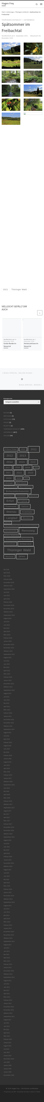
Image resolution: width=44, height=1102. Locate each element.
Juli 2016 (6, 844)
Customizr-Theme (34, 1092)
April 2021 (7, 739)
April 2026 (7, 573)
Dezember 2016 (9, 827)
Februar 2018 (8, 801)
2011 (34, 449)
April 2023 (7, 671)
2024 (9, 478)
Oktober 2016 (8, 834)
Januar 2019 (7, 778)
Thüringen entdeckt (22, 12)
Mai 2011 (6, 1029)
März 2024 (7, 635)
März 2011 (7, 1036)
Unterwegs (10, 12)
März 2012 (7, 997)
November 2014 (9, 896)
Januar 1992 (7, 1069)
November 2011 (9, 1010)
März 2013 (7, 961)
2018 (17, 467)
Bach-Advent (21, 483)
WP (15, 1092)
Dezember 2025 (9, 582)
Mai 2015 (6, 879)
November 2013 (9, 935)
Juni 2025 (7, 595)
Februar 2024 (8, 638)
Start (3, 12)
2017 (8, 468)
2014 (9, 462)
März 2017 (7, 821)
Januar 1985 (7, 1072)
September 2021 (9, 729)
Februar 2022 (8, 713)
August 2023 (7, 657)
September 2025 (9, 589)
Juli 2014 (6, 909)
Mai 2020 (6, 752)
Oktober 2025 (8, 586)
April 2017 (7, 817)
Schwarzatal (25, 544)
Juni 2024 (7, 625)
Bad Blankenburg (10, 486)
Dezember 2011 (9, 1007)
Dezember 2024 (9, 605)
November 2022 (9, 684)
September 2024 (9, 615)
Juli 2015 (6, 873)
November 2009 (9, 1059)
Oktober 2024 (8, 612)
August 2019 (7, 762)
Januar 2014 (7, 928)
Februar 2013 (8, 964)
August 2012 (7, 981)
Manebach (27, 518)
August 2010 (7, 1046)
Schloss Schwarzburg (12, 535)
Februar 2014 (8, 925)
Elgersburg (33, 495)
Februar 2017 (8, 824)
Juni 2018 (7, 788)
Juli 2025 (6, 592)
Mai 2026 (6, 569)
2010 (23, 449)
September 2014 (9, 902)
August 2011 (7, 1020)
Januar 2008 (7, 1065)
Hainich (24, 506)
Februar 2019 (8, 775)
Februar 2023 (8, 677)
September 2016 (9, 837)
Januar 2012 (7, 1003)
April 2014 (7, 919)
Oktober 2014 (8, 899)
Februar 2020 (8, 755)
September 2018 (9, 785)
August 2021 (7, 732)
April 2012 (7, 994)
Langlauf (11, 518)
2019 (27, 467)
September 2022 (9, 690)
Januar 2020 (7, 759)
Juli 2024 (6, 622)
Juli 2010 (6, 1049)
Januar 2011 (7, 1043)
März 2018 (7, 798)
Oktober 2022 (8, 687)
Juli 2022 (6, 697)
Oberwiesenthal (10, 530)
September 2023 (9, 654)
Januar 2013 (7, 967)
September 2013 (9, 941)
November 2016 (9, 830)
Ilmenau (11, 511)
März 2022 (7, 710)
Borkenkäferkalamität (17, 491)
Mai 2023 (6, 667)
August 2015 (7, 870)
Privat (6, 422)
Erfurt (10, 500)
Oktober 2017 (8, 804)
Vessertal (9, 557)
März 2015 (7, 886)
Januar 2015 (7, 892)
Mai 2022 (6, 703)
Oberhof (7, 522)
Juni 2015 (7, 876)
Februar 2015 (8, 889)
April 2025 (7, 599)
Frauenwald (11, 506)
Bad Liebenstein (26, 487)
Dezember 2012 (9, 971)
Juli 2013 (6, 948)
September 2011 (9, 1016)
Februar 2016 (8, 857)
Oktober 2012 (8, 974)
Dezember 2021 (9, 719)
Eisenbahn (21, 496)
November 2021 (9, 723)
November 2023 (9, 648)
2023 (30, 472)
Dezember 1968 (9, 1075)
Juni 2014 (7, 912)
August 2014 (7, 906)
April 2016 (7, 853)
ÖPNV (22, 556)
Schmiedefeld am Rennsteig (18, 539)
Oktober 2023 (8, 651)
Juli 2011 (6, 1023)
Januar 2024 (7, 641)
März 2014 (7, 922)
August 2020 (7, 746)
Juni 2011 (7, 1026)
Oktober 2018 (8, 781)
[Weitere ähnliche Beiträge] (39, 312)
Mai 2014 (6, 915)
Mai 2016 (6, 850)
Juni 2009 (7, 1062)
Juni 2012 (7, 987)
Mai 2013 (6, 954)
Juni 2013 (7, 951)
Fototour (8, 419)
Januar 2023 (7, 680)
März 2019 (7, 772)
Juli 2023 (6, 661)
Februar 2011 (8, 1039)
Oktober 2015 (8, 866)
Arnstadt (9, 483)
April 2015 (7, 883)
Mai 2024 (6, 628)
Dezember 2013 (9, 932)
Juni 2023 (7, 664)
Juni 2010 (7, 1052)
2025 (19, 478)
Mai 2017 (6, 814)
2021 (8, 473)
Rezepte (7, 426)
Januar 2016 (7, 860)
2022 (19, 472)
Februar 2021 (8, 742)
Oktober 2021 (8, 726)
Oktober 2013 (8, 938)
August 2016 (7, 840)
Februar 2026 (8, 579)
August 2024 (7, 618)
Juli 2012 (6, 984)
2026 (26, 478)
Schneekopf (10, 544)
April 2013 (7, 958)
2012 (10, 455)
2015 (22, 462)
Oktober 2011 (8, 1013)
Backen (6, 413)
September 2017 (9, 808)
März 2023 (7, 674)
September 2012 (9, 977)
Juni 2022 (7, 700)
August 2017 (7, 811)
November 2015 (9, 863)
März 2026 (7, 576)
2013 (23, 455)
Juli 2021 (6, 736)
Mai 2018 (6, 791)
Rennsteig (28, 530)
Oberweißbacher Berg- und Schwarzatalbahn (21, 526)
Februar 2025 (8, 602)
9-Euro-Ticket (10, 449)
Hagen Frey (16, 1088)
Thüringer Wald (19, 550)
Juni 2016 (7, 847)
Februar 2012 (8, 1000)
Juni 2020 (7, 749)
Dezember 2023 (9, 644)
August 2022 (7, 693)
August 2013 (7, 945)
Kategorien (8, 398)
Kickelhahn (27, 512)
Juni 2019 (7, 765)
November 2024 (9, 609)
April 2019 (7, 768)
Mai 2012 (6, 990)
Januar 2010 (7, 1056)
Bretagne (7, 416)
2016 (33, 462)
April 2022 (7, 706)
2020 (36, 467)
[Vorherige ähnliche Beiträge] (34, 312)
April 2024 (7, 631)
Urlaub (6, 436)
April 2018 (7, 794)
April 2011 (7, 1033)
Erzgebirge (23, 501)
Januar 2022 (7, 716)
